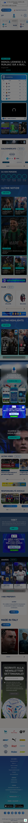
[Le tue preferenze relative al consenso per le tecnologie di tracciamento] (25, 820)
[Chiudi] (23, 407)
